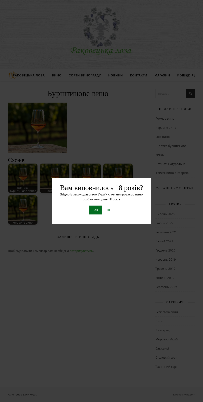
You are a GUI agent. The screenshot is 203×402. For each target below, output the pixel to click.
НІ (108, 210)
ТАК (95, 210)
